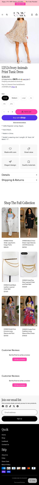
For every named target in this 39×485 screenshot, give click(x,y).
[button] (19, 79)
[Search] (7, 14)
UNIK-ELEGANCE (22, 478)
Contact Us (5, 444)
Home (4, 435)
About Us (5, 455)
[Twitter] (14, 406)
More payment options (19, 122)
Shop (3, 438)
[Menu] (2, 14)
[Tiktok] (10, 406)
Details (6, 174)
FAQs (3, 458)
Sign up (19, 419)
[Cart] (36, 14)
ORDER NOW (20, 4)
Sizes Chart (5, 461)
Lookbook (5, 441)
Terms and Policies (19, 482)
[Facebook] (3, 406)
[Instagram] (6, 406)
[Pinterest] (17, 406)
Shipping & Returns (13, 179)
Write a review (19, 359)
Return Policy (6, 465)
